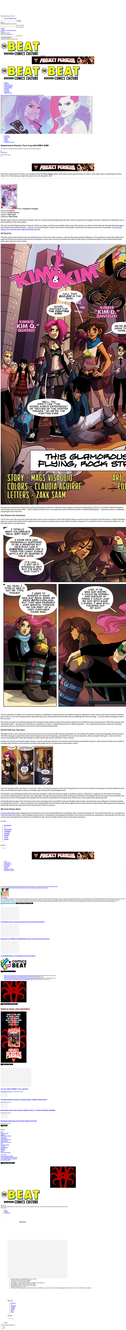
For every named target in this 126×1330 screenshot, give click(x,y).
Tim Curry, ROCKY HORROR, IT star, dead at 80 (14, 1089)
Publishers (6, 135)
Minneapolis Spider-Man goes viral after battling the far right (19, 1121)
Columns (6, 95)
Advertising (7, 1212)
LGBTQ (6, 139)
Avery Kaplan (4, 152)
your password (20, 27)
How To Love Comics (6, 1142)
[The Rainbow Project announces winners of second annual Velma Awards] (10, 919)
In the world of (10, 813)
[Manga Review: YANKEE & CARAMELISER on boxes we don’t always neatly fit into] (10, 936)
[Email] (34, 158)
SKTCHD (3, 1150)
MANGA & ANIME (8, 85)
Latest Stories (10, 971)
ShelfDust (3, 1148)
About (5, 1210)
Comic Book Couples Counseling (9, 1158)
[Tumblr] (40, 158)
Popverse (3, 1146)
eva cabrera (7, 865)
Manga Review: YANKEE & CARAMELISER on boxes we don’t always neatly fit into (25, 939)
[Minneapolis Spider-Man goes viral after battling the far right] (4, 1118)
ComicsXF (3, 1137)
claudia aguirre (7, 864)
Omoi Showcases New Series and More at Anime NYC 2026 (18, 979)
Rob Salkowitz (4, 1147)
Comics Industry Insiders (7, 1156)
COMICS (6, 82)
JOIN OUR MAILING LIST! (10, 18)
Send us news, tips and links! (15, 1008)
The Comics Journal (6, 1152)
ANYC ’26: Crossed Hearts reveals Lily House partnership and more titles (22, 975)
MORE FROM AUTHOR (24, 903)
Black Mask (7, 137)
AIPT (2, 1132)
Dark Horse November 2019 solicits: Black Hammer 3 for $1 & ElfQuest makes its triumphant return (33, 886)
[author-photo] (5, 896)
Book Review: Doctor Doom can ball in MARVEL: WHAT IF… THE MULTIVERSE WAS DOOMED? (28, 1110)
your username (20, 25)
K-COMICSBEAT (8, 86)
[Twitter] (10, 158)
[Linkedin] (22, 158)
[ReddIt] (28, 158)
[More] (47, 158)
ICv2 (2, 1143)
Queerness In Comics (14, 95)
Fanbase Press (4, 1138)
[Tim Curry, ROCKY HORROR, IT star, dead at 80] (16, 1086)
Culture (6, 138)
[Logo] (21, 80)
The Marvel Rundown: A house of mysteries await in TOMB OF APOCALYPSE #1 (24, 1099)
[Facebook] (3, 158)
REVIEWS (6, 89)
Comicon (3, 1134)
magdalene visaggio (9, 869)
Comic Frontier (7, 1135)
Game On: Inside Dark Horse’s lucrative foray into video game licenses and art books (27, 887)
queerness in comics (9, 870)
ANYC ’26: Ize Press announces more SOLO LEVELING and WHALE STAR (21, 978)
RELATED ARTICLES (8, 903)
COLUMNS (6, 90)
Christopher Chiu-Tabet (6, 1091)
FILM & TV (6, 84)
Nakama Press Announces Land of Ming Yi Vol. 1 (16, 976)
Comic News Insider (5, 1160)
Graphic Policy (4, 1141)
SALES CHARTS (8, 87)
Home (2, 95)
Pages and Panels (5, 1144)
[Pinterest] (16, 158)
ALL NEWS (6, 91)
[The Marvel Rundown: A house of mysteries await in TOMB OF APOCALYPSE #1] (4, 1097)
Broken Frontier (5, 1133)
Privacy (2, 31)
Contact (6, 1211)
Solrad (2, 1151)
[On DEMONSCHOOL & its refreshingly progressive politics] (10, 953)
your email (19, 35)
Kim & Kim (7, 866)
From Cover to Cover (6, 1139)
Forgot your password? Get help (8, 30)
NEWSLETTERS (8, 93)
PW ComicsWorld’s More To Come (9, 1157)
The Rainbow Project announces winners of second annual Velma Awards (22, 922)
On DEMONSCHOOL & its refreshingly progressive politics (18, 956)
